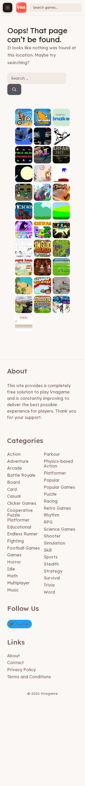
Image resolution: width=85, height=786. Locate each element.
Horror (14, 562)
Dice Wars (42, 233)
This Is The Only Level (61, 175)
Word (49, 592)
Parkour (52, 454)
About (13, 655)
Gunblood (24, 328)
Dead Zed (24, 309)
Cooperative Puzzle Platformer (20, 515)
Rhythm (51, 515)
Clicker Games (21, 503)
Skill (48, 550)
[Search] (14, 89)
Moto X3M (24, 122)
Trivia (49, 585)
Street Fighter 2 (42, 158)
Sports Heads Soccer (42, 306)
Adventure (18, 461)
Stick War (24, 215)
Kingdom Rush (42, 251)
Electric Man (23, 251)
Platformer (55, 473)
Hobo (24, 197)
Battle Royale (21, 475)
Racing (51, 501)
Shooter (52, 536)
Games (14, 555)
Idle (11, 569)
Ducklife (61, 215)
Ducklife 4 (42, 214)
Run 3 (24, 141)
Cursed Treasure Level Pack (61, 304)
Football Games (23, 548)
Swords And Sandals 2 (42, 269)
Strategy (53, 571)
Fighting (15, 541)
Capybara (42, 122)
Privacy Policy (21, 669)
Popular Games (59, 487)
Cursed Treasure (61, 195)
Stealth (51, 564)
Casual (14, 496)
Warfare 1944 (61, 289)
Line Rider (61, 141)
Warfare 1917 (61, 158)
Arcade (14, 468)
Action (14, 454)
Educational (19, 527)
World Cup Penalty (61, 269)
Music (13, 590)
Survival (52, 578)
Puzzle (50, 494)
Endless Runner (22, 534)
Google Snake (61, 121)
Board (13, 482)
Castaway (24, 290)
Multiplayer (18, 583)
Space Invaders (23, 158)
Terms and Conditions (29, 676)
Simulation (54, 543)
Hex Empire (61, 251)
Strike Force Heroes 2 (61, 231)
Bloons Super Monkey (42, 287)
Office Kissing (42, 177)
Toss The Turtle (42, 195)
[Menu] (7, 7)
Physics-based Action (58, 464)
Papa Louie (24, 270)
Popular (52, 480)
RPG (48, 522)
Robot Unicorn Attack (23, 231)
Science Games (59, 529)
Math (12, 576)
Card (12, 489)
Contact (15, 662)
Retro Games (57, 508)
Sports (51, 557)
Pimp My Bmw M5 (42, 139)
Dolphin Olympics (24, 177)
